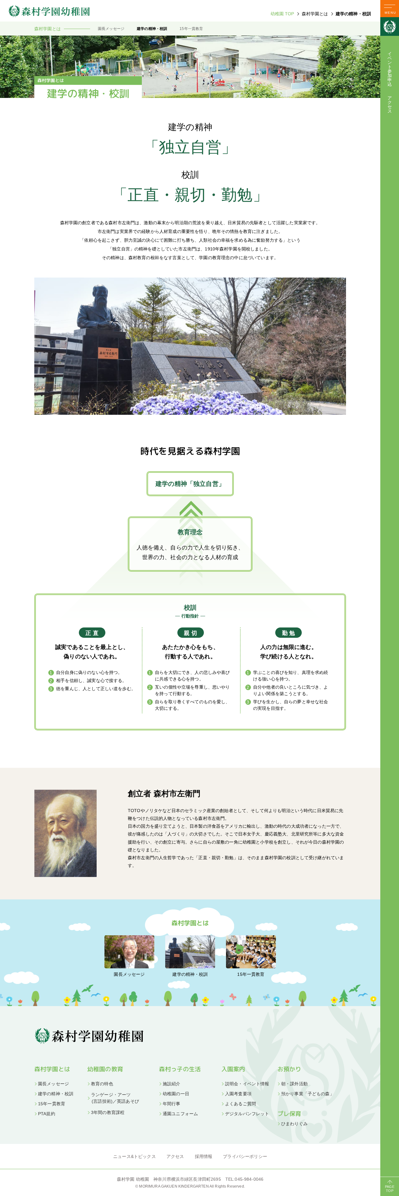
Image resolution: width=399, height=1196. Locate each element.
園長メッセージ (111, 29)
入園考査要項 (238, 1093)
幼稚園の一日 (176, 1093)
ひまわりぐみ (294, 1123)
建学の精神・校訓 (152, 29)
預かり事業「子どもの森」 (307, 1093)
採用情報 (204, 1156)
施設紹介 (171, 1083)
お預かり (289, 1069)
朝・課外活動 (294, 1083)
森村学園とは (52, 1069)
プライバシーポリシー (245, 1156)
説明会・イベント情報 (247, 1083)
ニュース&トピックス (134, 1156)
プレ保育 (289, 1114)
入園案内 (233, 1069)
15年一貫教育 (191, 29)
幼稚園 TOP (282, 13)
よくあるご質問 (240, 1103)
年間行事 (171, 1103)
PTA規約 (46, 1113)
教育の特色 (102, 1083)
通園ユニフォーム (180, 1113)
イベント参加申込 (389, 69)
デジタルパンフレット (247, 1113)
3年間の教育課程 (107, 1112)
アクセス (389, 104)
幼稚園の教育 (105, 1069)
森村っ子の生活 (180, 1069)
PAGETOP (389, 1189)
